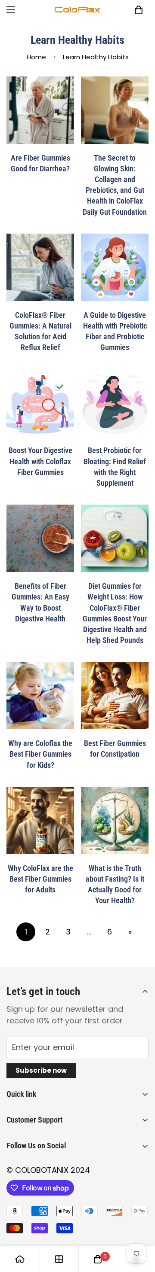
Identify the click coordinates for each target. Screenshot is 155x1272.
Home (36, 56)
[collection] (59, 1259)
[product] (20, 1259)
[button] (139, 10)
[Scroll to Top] (139, 1226)
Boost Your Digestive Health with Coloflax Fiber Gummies (40, 461)
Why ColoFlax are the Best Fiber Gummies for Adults (40, 879)
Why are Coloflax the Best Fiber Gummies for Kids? (40, 754)
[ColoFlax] (77, 10)
